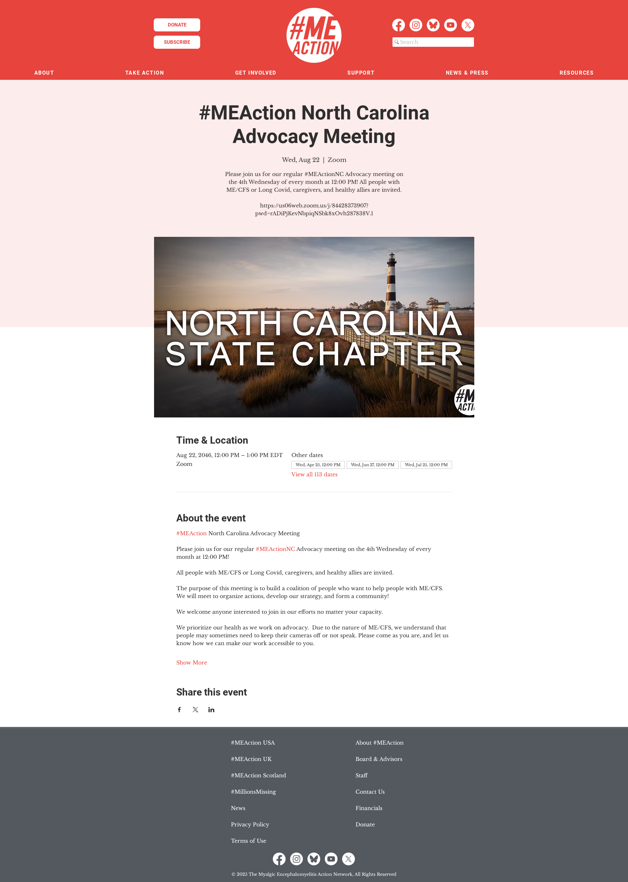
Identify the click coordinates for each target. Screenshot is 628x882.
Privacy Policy (250, 824)
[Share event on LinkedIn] (211, 709)
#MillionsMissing (253, 791)
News (238, 808)
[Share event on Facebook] (179, 709)
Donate (365, 824)
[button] (44, 73)
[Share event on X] (195, 709)
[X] (468, 25)
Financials (369, 808)
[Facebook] (398, 25)
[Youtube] (450, 25)
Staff (362, 775)
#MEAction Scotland (258, 775)
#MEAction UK (251, 759)
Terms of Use (248, 841)
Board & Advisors (379, 759)
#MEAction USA (253, 742)
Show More (191, 662)
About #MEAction (380, 742)
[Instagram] (416, 25)
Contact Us (370, 791)
